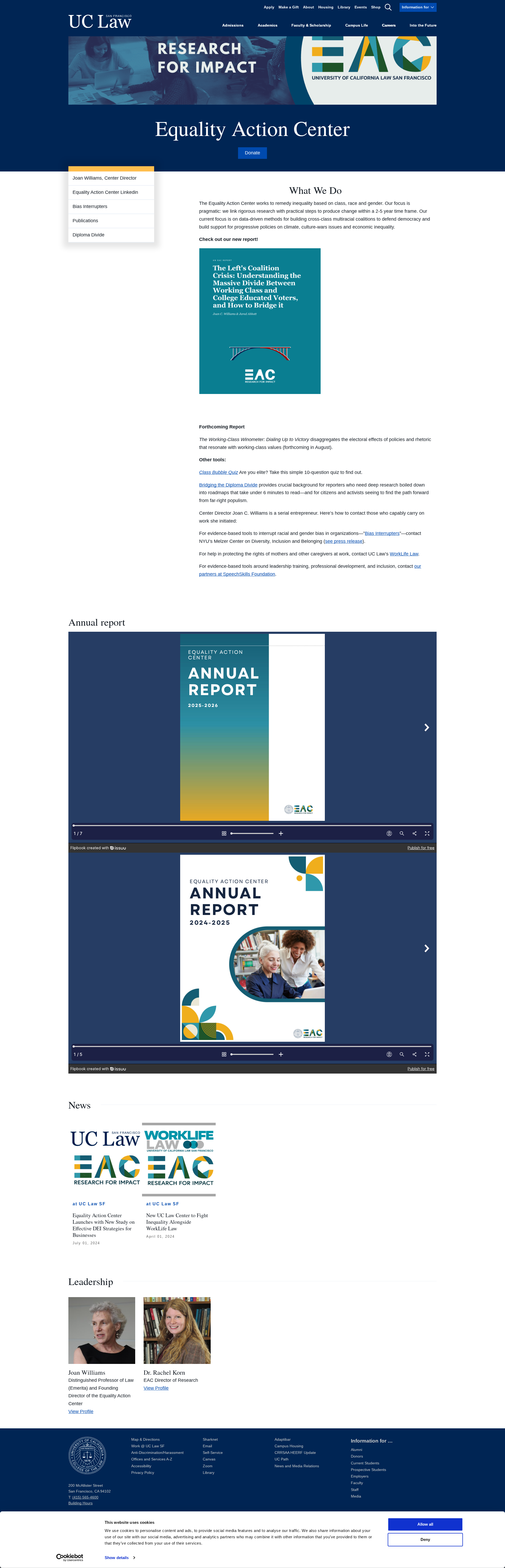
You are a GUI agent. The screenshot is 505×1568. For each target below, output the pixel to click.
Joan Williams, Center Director (105, 178)
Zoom (208, 1466)
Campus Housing (289, 1446)
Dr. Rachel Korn (164, 1372)
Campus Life (356, 25)
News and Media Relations (297, 1466)
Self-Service (213, 1453)
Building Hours (80, 1503)
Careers (389, 25)
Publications (85, 220)
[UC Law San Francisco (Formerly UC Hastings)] (100, 21)
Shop (376, 7)
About (308, 7)
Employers (359, 1476)
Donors (357, 1456)
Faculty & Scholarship (311, 25)
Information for (415, 7)
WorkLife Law (404, 554)
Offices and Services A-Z (151, 1459)
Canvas (209, 1459)
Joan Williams (86, 1372)
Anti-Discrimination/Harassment (157, 1453)
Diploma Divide (88, 234)
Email (207, 1446)
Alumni (356, 1450)
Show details (117, 1557)
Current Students (365, 1463)
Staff (354, 1490)
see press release (343, 541)
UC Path (282, 1459)
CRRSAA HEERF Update (295, 1453)
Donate (252, 152)
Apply (269, 7)
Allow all (425, 1524)
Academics (267, 25)
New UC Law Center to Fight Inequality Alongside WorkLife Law (177, 1222)
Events (361, 7)
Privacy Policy (142, 1473)
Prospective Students (368, 1470)
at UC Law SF (89, 1204)
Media (356, 1496)
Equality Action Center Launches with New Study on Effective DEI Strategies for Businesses (104, 1225)
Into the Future (423, 25)
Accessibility (141, 1466)
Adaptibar (283, 1439)
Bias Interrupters (90, 206)
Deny (425, 1539)
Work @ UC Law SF (148, 1446)
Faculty (357, 1483)
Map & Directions (145, 1439)
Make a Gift (289, 7)
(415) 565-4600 (85, 1497)
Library (344, 7)
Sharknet (210, 1439)
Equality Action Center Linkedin (105, 192)
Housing (326, 7)
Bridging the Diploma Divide (228, 485)
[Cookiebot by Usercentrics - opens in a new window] (70, 1558)
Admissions (233, 25)
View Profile (80, 1411)
